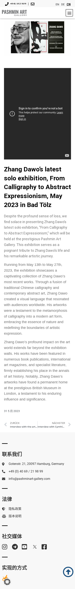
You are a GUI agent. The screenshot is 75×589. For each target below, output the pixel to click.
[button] (69, 13)
